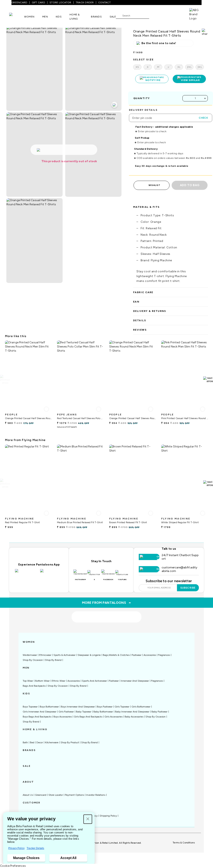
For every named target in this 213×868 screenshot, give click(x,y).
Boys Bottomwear (49, 706)
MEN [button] (45, 16)
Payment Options (74, 794)
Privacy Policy (16, 848)
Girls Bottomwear (140, 706)
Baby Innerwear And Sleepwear (132, 711)
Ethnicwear (45, 655)
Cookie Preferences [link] (13, 866)
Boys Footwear (105, 706)
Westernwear (30, 655)
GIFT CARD (38, 2)
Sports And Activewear (94, 680)
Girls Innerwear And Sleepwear (39, 711)
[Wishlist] (154, 15)
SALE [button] (113, 16)
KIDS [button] (59, 16)
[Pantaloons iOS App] (26, 573)
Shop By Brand (53, 660)
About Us (28, 794)
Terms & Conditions (184, 842)
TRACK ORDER (85, 2)
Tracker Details (35, 848)
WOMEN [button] (29, 16)
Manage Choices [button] (26, 858)
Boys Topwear (30, 706)
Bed (32, 742)
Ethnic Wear (58, 680)
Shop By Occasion (33, 660)
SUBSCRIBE (188, 587)
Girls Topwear (122, 706)
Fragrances (164, 655)
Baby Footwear (159, 711)
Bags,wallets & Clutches (116, 655)
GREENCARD (19, 2)
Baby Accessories (134, 716)
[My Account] (166, 15)
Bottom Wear (42, 680)
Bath (25, 742)
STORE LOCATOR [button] (60, 2)
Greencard (40, 794)
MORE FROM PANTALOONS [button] (106, 602)
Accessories (150, 655)
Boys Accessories (62, 716)
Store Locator (55, 794)
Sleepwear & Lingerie (89, 655)
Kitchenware (51, 742)
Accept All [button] (68, 858)
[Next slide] (208, 379)
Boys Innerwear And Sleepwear (78, 706)
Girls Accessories (113, 716)
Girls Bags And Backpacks (88, 716)
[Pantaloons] (16, 16)
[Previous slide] (5, 379)
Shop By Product (70, 742)
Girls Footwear (66, 711)
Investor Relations (95, 794)
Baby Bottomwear (103, 711)
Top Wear (28, 680)
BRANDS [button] (96, 16)
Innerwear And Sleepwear (135, 680)
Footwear (136, 655)
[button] (88, 819)
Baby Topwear (83, 711)
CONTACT (104, 2)
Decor (39, 742)
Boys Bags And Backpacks (37, 716)
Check (203, 117)
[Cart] (177, 15)
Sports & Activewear (64, 655)
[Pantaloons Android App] (51, 573)
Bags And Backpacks (34, 685)
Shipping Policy (108, 815)
